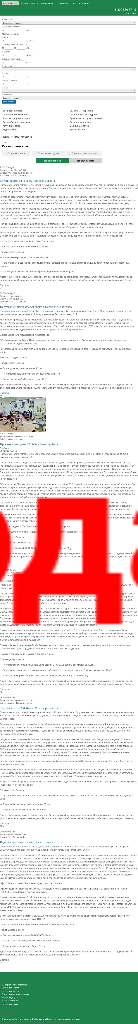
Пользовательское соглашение (68, 1019)
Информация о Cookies (42, 1019)
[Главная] (5, 137)
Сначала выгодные (48, 153)
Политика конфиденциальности (17, 1019)
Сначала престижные (84, 153)
